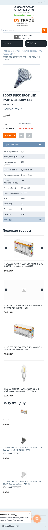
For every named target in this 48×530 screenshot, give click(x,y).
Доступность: (9, 128)
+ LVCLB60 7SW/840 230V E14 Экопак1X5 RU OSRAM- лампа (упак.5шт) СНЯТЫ (23, 265)
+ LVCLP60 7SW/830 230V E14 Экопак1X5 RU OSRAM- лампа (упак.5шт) (23, 307)
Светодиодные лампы (32, 51)
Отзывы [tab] (8, 219)
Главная (6, 51)
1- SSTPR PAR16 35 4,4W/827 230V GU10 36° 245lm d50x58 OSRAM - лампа (22, 482)
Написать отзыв (12, 109)
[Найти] (44, 30)
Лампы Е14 (8, 54)
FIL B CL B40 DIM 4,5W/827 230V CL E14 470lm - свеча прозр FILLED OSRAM (21, 390)
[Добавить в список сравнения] (29, 135)
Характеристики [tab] (11, 144)
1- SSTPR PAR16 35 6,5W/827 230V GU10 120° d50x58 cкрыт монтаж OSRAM (23, 448)
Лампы (16, 51)
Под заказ (9, 135)
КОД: (5, 123)
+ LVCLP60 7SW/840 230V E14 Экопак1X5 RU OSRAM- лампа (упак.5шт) (23, 348)
